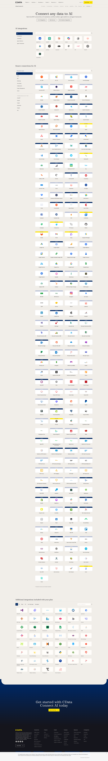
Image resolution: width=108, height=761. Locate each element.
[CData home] (19, 2)
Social (18, 90)
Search (80, 2)
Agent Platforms (20, 41)
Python (35, 737)
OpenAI (85, 741)
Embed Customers (57, 738)
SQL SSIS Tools (46, 735)
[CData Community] (22, 741)
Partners (65, 741)
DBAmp (45, 737)
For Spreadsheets (49, 6)
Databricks (19, 105)
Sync (45, 732)
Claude (18, 100)
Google (18, 107)
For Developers (56, 6)
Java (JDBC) (36, 734)
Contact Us (66, 744)
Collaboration (19, 85)
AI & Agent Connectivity (56, 736)
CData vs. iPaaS (57, 740)
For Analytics (43, 6)
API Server (36, 739)
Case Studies (76, 734)
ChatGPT (18, 98)
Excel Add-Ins (36, 743)
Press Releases (66, 734)
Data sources (52, 20)
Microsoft (85, 737)
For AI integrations (42, 20)
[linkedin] (16, 741)
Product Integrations (58, 734)
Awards (65, 737)
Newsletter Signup (77, 739)
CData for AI (60, 2)
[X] (18, 741)
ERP (17, 78)
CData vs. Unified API (58, 742)
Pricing (76, 6)
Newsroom (66, 735)
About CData (66, 732)
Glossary (75, 741)
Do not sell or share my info (84, 757)
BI (19, 604)
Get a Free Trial (53, 710)
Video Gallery (76, 743)
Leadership (66, 739)
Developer (37, 604)
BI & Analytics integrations (64, 20)
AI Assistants (19, 36)
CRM (18, 76)
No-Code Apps (30, 604)
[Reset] (89, 33)
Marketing (19, 80)
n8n (18, 110)
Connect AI (46, 734)
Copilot (18, 102)
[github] (20, 741)
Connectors (62, 6)
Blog (74, 735)
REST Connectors (37, 741)
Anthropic (85, 732)
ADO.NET (36, 735)
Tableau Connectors (38, 746)
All (17, 33)
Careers (65, 743)
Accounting (19, 83)
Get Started (88, 6)
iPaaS (22, 604)
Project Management (21, 88)
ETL (25, 604)
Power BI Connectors (38, 744)
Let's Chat (87, 2)
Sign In (84, 6)
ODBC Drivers (36, 732)
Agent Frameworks (20, 43)
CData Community (77, 732)
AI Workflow (19, 38)
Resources (76, 737)
